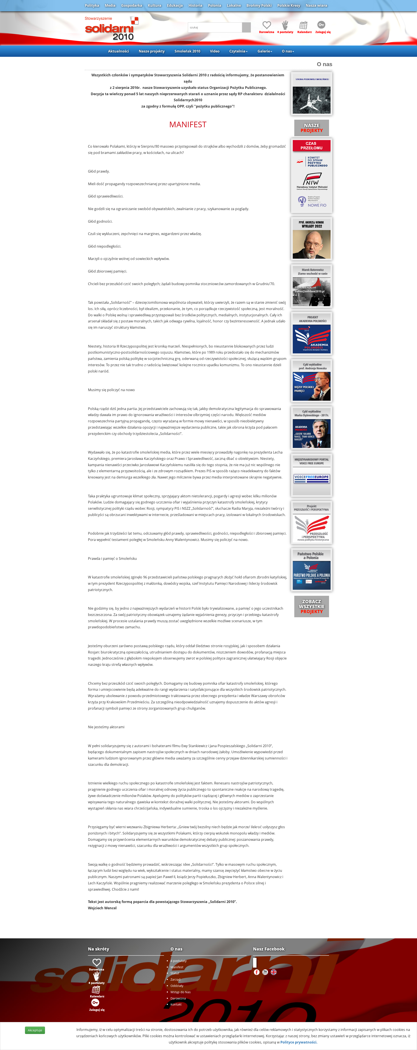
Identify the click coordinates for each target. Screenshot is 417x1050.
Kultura (154, 5)
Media (110, 5)
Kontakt (176, 1004)
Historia (195, 5)
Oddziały (176, 986)
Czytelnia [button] (237, 51)
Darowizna (178, 998)
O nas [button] (287, 51)
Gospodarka (131, 5)
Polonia (214, 5)
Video (215, 51)
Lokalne (234, 5)
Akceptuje (35, 1030)
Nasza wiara (316, 5)
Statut (174, 973)
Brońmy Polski (259, 5)
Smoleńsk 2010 (187, 51)
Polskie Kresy (288, 5)
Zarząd (175, 979)
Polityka (92, 5)
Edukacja (175, 5)
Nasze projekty (152, 51)
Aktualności (118, 51)
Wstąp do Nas (180, 992)
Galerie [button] (264, 51)
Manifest (176, 967)
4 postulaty (178, 961)
